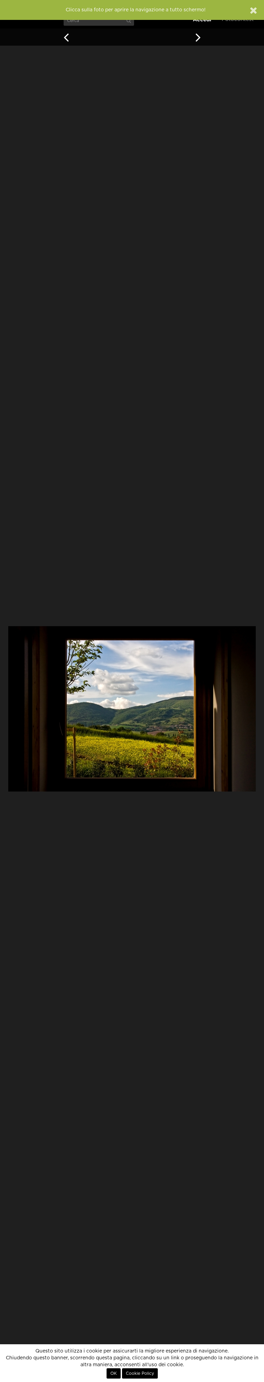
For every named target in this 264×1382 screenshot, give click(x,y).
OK (113, 1373)
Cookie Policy (140, 1373)
